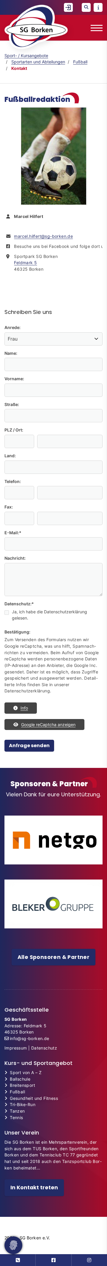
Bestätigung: (17, 631)
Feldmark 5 (25, 262)
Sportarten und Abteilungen (38, 61)
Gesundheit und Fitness (34, 1098)
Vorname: (14, 378)
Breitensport (22, 1085)
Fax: (8, 506)
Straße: (11, 404)
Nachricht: (15, 558)
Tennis (16, 1117)
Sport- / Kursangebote (26, 55)
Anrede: (12, 327)
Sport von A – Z (26, 1072)
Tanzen (17, 1110)
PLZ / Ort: (13, 429)
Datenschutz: (19, 603)
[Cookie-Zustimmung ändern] (13, 1245)
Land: (10, 455)
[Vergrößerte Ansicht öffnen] (53, 156)
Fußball (80, 61)
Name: (10, 353)
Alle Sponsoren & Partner (54, 957)
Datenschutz (44, 1047)
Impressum (15, 1047)
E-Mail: (12, 532)
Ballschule (20, 1079)
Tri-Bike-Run (22, 1104)
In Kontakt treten (34, 1187)
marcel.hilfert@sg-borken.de (43, 236)
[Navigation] (94, 28)
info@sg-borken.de (29, 1038)
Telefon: (12, 481)
